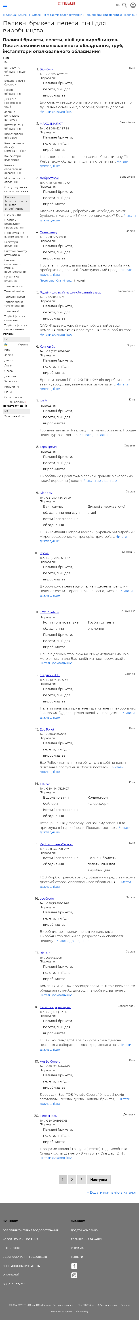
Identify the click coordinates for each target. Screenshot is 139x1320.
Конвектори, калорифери (12, 157)
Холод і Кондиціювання (20, 1239)
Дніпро (9, 360)
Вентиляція (11, 1247)
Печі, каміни (12, 214)
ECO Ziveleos (49, 612)
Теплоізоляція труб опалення (14, 303)
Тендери (77, 1256)
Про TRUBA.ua (86, 1305)
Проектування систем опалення (16, 234)
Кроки (44, 553)
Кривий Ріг (12, 386)
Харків (8, 355)
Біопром (46, 493)
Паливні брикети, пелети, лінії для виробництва (16, 203)
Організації (11, 1274)
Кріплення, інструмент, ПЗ (21, 1265)
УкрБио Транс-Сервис (56, 844)
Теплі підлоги (13, 286)
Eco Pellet (47, 729)
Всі (6, 62)
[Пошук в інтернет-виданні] (124, 5)
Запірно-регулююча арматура (11, 115)
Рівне (8, 392)
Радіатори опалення (11, 243)
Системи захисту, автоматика (16, 253)
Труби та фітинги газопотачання (15, 327)
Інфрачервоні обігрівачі (13, 135)
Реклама (77, 1247)
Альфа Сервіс (50, 1061)
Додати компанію (84, 1230)
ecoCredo (47, 898)
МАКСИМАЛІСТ (51, 123)
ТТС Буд (45, 784)
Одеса (8, 371)
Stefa (43, 401)
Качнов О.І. (48, 346)
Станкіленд (48, 232)
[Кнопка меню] (5, 5)
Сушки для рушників (11, 278)
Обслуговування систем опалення (16, 189)
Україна (23, 344)
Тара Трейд (48, 447)
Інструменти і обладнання (13, 126)
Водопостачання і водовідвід (25, 1256)
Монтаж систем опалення (15, 180)
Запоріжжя (11, 381)
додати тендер (13, 1283)
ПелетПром (49, 1116)
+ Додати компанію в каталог (111, 1193)
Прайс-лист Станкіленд (55, 280)
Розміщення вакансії (86, 1239)
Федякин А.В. (50, 675)
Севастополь (13, 397)
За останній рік (14, 416)
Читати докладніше (56, 112)
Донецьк (10, 376)
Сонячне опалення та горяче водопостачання (15, 266)
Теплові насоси (14, 296)
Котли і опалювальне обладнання (13, 169)
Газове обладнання (12, 91)
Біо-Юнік (46, 69)
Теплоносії (11, 311)
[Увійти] (133, 5)
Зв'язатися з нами (107, 1305)
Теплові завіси (14, 291)
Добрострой (49, 178)
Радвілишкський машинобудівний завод (70, 292)
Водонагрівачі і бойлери (14, 82)
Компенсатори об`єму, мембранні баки (15, 147)
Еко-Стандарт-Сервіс (55, 1007)
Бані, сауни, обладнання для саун (15, 71)
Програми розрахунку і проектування (14, 223)
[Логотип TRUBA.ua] (66, 3)
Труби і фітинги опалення (14, 318)
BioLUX (45, 953)
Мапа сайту (82, 1311)
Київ (7, 349)
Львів (8, 365)
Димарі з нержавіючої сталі (13, 102)
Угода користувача (61, 1311)
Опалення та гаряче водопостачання (31, 1230)
